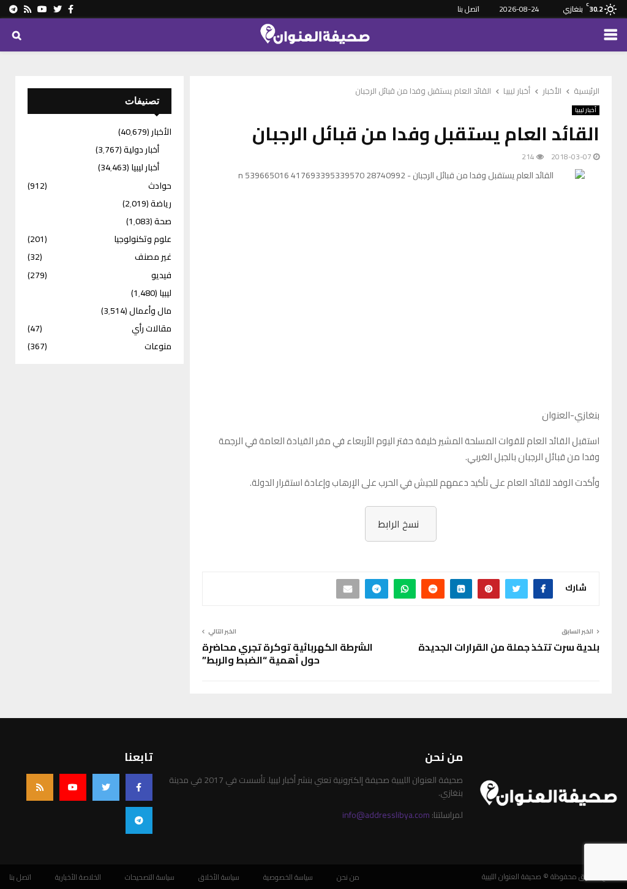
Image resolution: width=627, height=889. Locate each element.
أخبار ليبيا (585, 110)
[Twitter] (105, 787)
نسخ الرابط (398, 524)
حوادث (159, 186)
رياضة (161, 203)
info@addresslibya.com (386, 815)
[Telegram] (139, 820)
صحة (162, 221)
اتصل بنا (468, 9)
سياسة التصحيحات (150, 877)
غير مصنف (153, 257)
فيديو (161, 275)
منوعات (158, 346)
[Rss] (39, 787)
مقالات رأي (151, 328)
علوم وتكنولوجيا (142, 239)
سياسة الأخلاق (218, 877)
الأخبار (161, 132)
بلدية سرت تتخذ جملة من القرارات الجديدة (508, 647)
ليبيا (165, 293)
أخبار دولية (141, 149)
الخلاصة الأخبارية (78, 877)
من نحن (348, 877)
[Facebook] (139, 787)
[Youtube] (72, 787)
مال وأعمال (150, 311)
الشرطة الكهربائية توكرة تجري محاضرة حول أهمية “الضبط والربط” (287, 653)
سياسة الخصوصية (288, 877)
